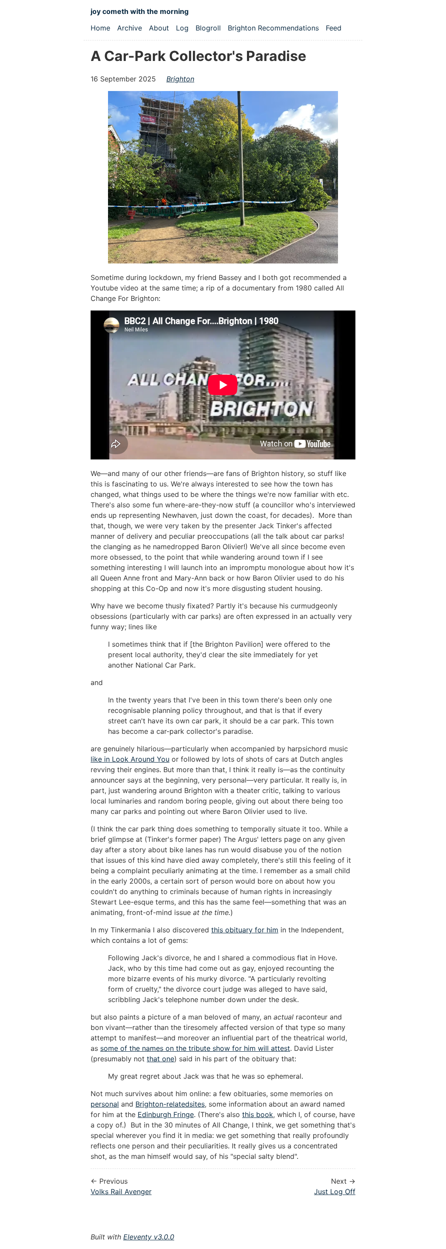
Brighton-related (162, 1104)
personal (105, 1104)
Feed (333, 28)
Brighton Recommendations (273, 28)
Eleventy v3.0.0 (148, 1236)
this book (257, 1114)
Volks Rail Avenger (121, 1191)
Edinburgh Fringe (166, 1114)
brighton (180, 78)
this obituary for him (244, 929)
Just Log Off (334, 1191)
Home (100, 28)
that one (160, 1058)
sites (197, 1104)
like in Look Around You (130, 759)
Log (182, 28)
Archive (129, 28)
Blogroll (208, 28)
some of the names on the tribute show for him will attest (195, 1048)
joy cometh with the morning (140, 11)
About (159, 28)
